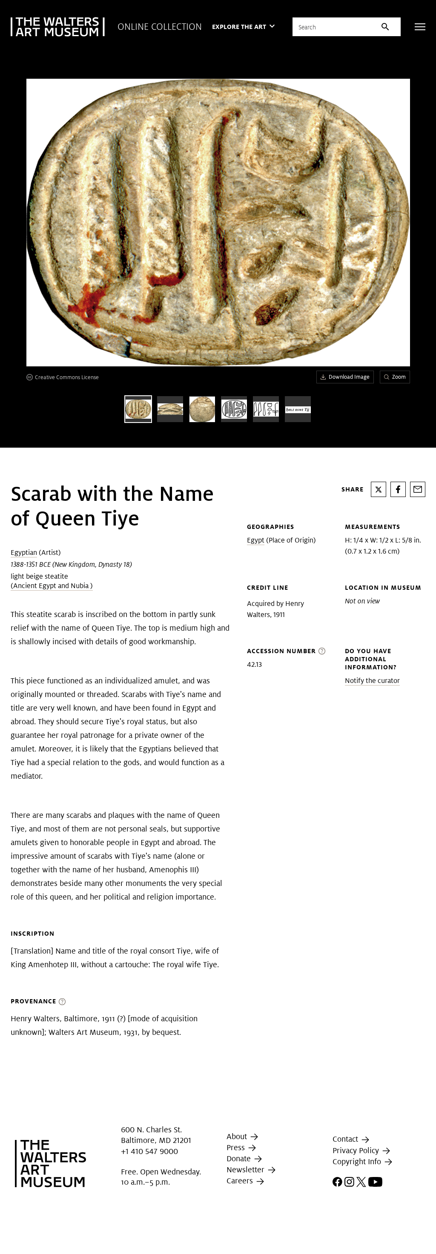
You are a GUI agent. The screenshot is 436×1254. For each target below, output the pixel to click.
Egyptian (24, 552)
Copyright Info (358, 1161)
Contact (346, 1139)
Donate (240, 1158)
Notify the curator (372, 680)
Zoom (399, 376)
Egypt (255, 540)
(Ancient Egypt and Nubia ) (52, 585)
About (238, 1136)
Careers (241, 1181)
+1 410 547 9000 (149, 1151)
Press (237, 1147)
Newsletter (247, 1169)
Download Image (349, 376)
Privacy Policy (357, 1150)
